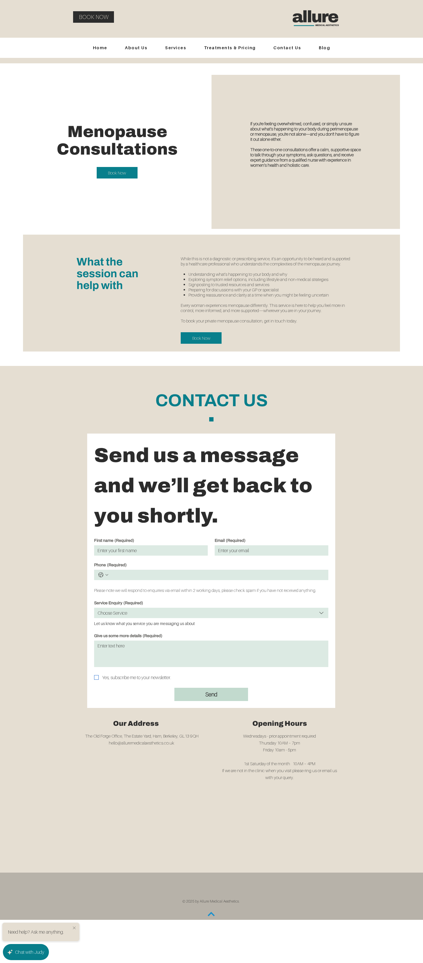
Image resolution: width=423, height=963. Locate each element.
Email (230, 540)
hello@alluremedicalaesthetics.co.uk (141, 742)
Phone (110, 565)
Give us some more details (128, 636)
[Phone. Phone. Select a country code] (103, 574)
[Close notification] (74, 927)
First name (114, 540)
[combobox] (211, 613)
